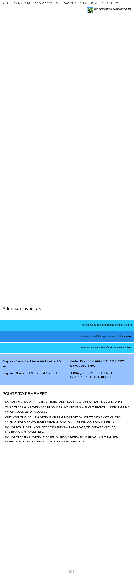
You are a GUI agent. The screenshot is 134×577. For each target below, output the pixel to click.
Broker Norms (77, 538)
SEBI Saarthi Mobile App (83, 472)
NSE (5, 571)
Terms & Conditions (80, 544)
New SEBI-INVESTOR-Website (87, 478)
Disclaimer (75, 525)
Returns (74, 519)
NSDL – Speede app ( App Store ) (22, 550)
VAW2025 (8, 472)
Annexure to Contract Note (17, 531)
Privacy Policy (77, 513)
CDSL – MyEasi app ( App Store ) (21, 538)
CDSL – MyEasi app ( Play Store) (21, 544)
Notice (73, 550)
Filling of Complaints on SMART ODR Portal (28, 496)
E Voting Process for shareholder (21, 484)
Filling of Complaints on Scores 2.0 (22, 490)
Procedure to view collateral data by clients (27, 478)
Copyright (75, 531)
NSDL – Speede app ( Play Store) (22, 556)
